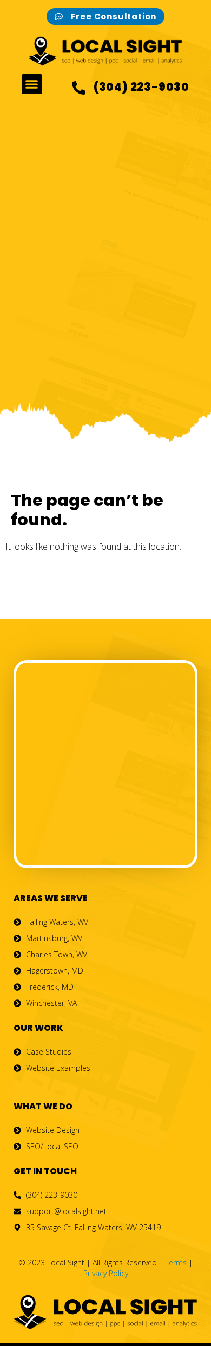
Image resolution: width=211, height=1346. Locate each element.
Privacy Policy (105, 1273)
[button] (32, 84)
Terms (176, 1262)
